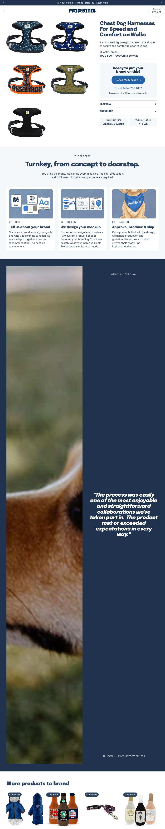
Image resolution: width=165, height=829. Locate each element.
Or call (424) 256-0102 (128, 88)
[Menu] (3, 10)
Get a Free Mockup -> (128, 80)
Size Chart (106, 111)
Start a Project (156, 11)
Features (105, 104)
